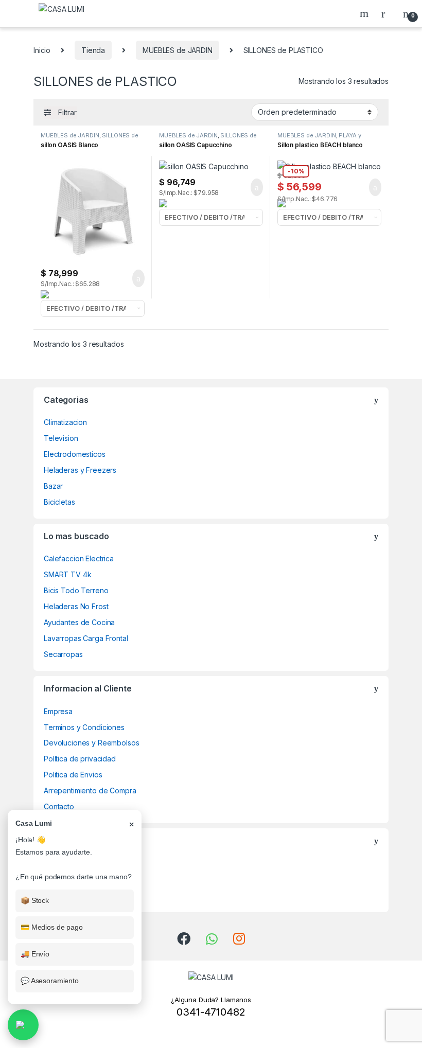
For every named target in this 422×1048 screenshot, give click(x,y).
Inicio (41, 50)
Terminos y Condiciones (84, 727)
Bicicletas (59, 502)
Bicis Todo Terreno (76, 590)
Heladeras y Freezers (80, 470)
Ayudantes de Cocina (79, 622)
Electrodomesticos (75, 454)
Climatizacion (65, 422)
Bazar (53, 486)
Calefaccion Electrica (79, 558)
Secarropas (63, 654)
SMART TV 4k (67, 574)
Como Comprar (69, 879)
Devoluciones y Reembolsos (91, 742)
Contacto (59, 806)
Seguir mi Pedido (72, 863)
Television (61, 438)
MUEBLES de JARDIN (178, 50)
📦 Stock (35, 900)
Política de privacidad (80, 758)
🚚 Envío (35, 954)
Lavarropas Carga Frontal (86, 638)
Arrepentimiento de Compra (90, 790)
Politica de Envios (73, 774)
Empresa (58, 711)
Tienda (93, 50)
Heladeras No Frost (76, 606)
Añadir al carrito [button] (134, 278)
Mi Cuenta (60, 895)
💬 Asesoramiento (50, 980)
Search (365, 13)
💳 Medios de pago (52, 927)
